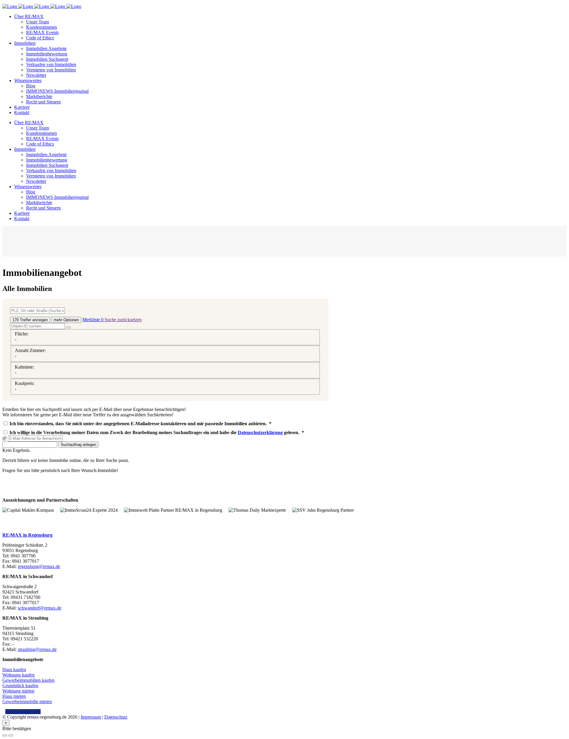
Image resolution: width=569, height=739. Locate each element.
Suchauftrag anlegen (78, 444)
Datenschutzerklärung (260, 432)
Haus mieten (14, 696)
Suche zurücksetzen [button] (123, 319)
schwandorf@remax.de (39, 607)
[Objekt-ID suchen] (68, 327)
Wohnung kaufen (18, 674)
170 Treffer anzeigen (30, 320)
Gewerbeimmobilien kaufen (28, 680)
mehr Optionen (66, 320)
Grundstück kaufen (20, 685)
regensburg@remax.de (39, 566)
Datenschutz (115, 716)
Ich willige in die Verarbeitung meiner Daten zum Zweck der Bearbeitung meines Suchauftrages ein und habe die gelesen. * (156, 432)
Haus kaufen (14, 669)
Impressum (91, 716)
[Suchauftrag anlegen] (10, 735)
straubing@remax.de (37, 649)
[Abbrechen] (4, 735)
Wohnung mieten (18, 690)
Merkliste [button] (92, 319)
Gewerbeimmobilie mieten (27, 701)
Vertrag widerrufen (23, 711)
